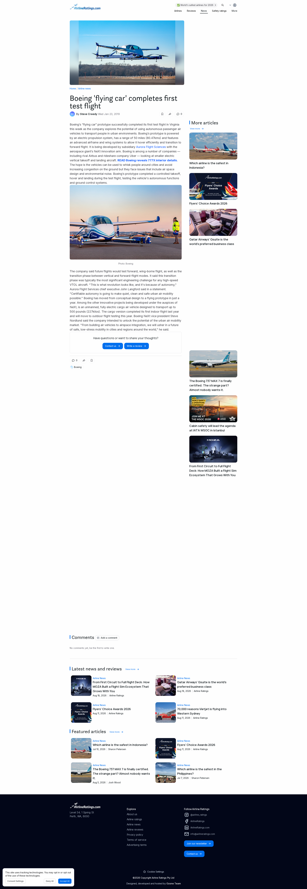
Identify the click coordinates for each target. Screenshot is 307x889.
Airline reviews (135, 829)
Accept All (65, 881)
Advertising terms (137, 844)
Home (73, 88)
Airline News (99, 678)
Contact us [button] (110, 346)
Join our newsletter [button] (197, 843)
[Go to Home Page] (85, 8)
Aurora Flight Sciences (151, 147)
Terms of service (136, 839)
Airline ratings (134, 819)
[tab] (178, 10)
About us (132, 814)
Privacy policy (135, 834)
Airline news (84, 88)
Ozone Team (173, 883)
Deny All (50, 881)
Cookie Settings (155, 871)
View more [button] (195, 128)
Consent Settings (15, 881)
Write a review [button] (134, 346)
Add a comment (109, 637)
